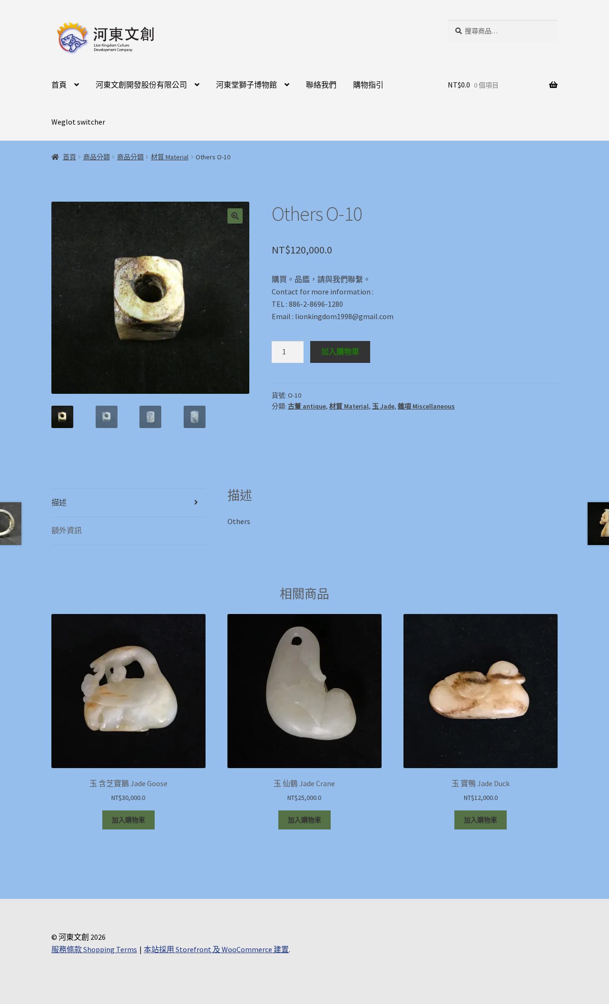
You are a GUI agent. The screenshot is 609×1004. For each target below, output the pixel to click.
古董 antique (307, 406)
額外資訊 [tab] (66, 530)
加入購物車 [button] (128, 820)
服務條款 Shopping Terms (94, 949)
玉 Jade (383, 406)
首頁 (59, 84)
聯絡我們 (321, 84)
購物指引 (368, 84)
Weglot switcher (78, 122)
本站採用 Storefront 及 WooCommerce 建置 (216, 949)
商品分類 (96, 157)
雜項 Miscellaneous (426, 406)
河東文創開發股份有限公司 (141, 84)
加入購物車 (340, 351)
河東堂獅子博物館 (246, 84)
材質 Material (169, 157)
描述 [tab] (59, 502)
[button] (235, 216)
